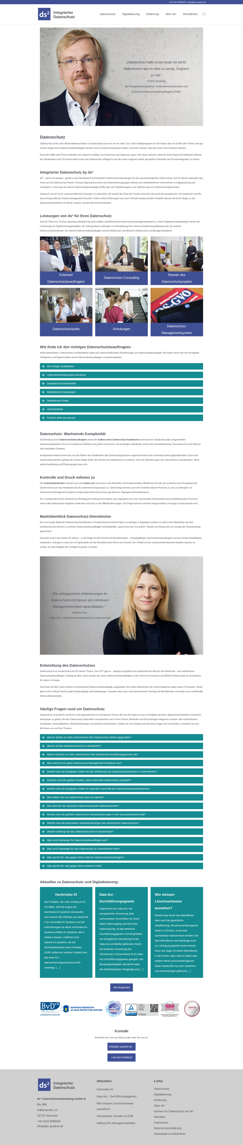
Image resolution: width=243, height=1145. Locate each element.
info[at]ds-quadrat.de (196, 2)
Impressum (161, 1122)
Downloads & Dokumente (169, 1133)
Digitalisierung (131, 14)
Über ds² (171, 14)
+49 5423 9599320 (121, 1057)
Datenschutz (108, 14)
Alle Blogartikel (121, 987)
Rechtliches (190, 14)
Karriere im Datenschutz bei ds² (174, 1111)
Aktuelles (159, 1116)
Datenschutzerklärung (167, 1128)
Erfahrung (152, 14)
